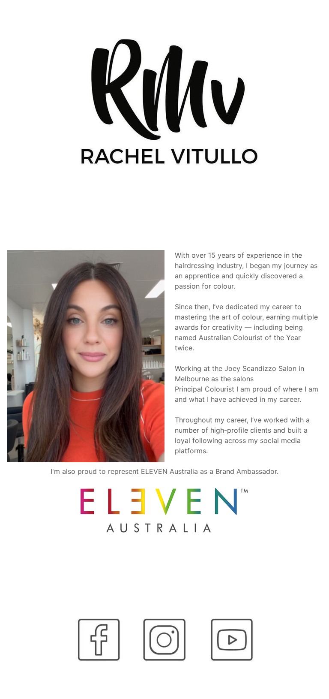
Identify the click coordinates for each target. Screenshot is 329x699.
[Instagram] (164, 640)
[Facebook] (99, 640)
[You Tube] (230, 640)
